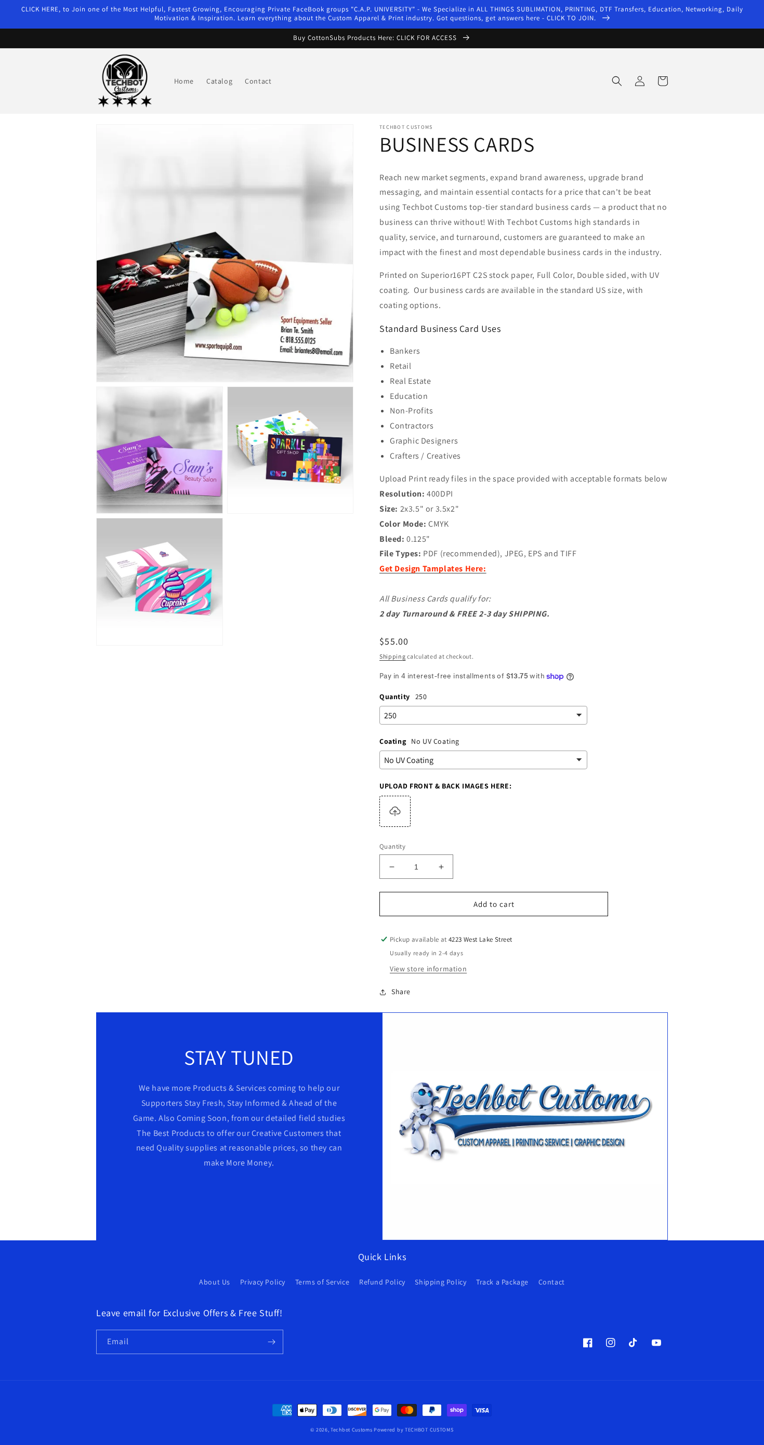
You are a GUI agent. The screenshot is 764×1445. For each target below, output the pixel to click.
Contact (551, 1282)
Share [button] (401, 991)
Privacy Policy (262, 1282)
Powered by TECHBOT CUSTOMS (413, 1429)
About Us (214, 1282)
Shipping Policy (440, 1282)
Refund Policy (382, 1282)
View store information (428, 968)
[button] (616, 81)
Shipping (392, 656)
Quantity (392, 846)
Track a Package (502, 1282)
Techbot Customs (352, 1429)
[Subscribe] (271, 1342)
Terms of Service (322, 1282)
